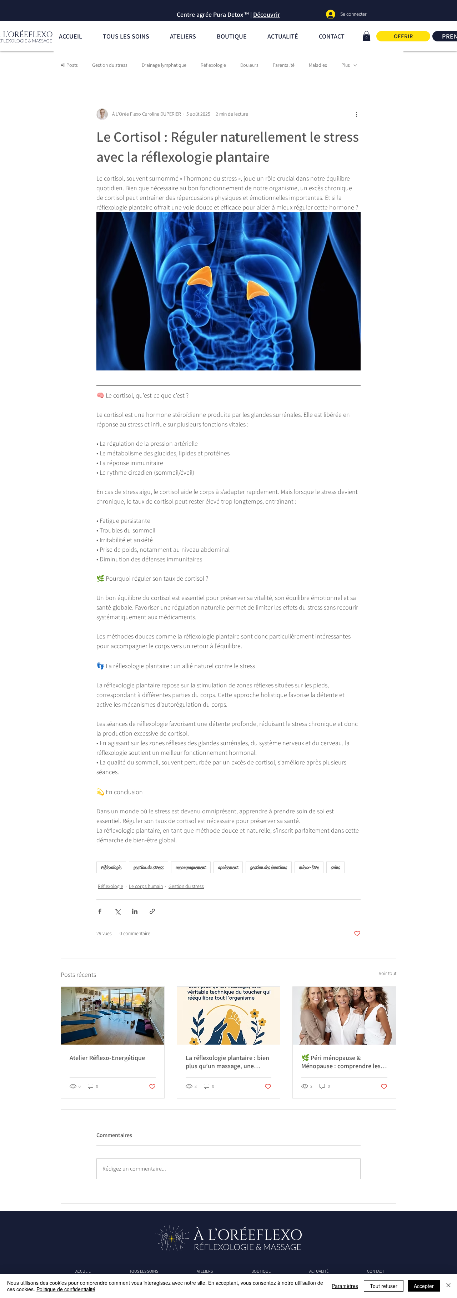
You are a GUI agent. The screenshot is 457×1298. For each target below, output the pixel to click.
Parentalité (284, 65)
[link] (366, 36)
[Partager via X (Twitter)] (117, 911)
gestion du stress (149, 867)
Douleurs (249, 65)
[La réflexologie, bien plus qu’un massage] (228, 1016)
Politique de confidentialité (65, 1289)
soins (335, 867)
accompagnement (191, 867)
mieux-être (309, 867)
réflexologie (111, 867)
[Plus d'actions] (356, 114)
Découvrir (266, 14)
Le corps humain (146, 886)
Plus (345, 65)
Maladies (318, 65)
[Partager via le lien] (152, 911)
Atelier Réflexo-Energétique (107, 1058)
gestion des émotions (268, 867)
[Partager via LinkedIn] (134, 911)
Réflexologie (213, 65)
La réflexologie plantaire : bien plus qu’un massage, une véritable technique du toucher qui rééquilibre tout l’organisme (228, 1062)
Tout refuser (383, 1285)
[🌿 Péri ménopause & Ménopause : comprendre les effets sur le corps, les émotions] (344, 1016)
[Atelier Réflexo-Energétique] (112, 1016)
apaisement (228, 867)
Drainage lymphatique (164, 65)
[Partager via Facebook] (99, 911)
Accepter (424, 1285)
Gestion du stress (109, 65)
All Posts (69, 65)
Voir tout (387, 973)
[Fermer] (448, 1285)
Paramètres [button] (345, 1285)
